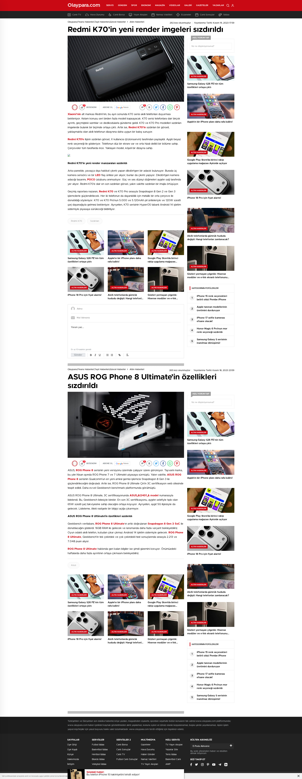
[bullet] (112, 355)
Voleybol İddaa (99, 764)
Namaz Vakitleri (164, 15)
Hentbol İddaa (99, 754)
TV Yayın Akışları (149, 764)
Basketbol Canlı (173, 759)
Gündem (122, 5)
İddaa (226, 15)
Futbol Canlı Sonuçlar (127, 759)
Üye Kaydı (72, 750)
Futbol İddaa (98, 745)
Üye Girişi (72, 745)
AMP (168, 764)
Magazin (160, 5)
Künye (70, 754)
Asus (73, 565)
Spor (134, 5)
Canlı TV (76, 15)
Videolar (174, 5)
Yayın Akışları (140, 15)
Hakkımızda (73, 759)
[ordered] (107, 355)
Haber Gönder (148, 754)
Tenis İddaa (170, 754)
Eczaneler (186, 15)
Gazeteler (202, 5)
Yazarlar (218, 5)
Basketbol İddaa (100, 750)
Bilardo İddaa (98, 759)
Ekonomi (146, 5)
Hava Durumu (97, 15)
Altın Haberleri (137, 22)
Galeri (188, 5)
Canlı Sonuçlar (207, 15)
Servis (110, 5)
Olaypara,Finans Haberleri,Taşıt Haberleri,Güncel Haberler (97, 22)
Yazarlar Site (171, 750)
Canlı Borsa (119, 15)
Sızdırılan (94, 221)
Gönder (78, 355)
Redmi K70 (76, 221)
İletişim (70, 764)
